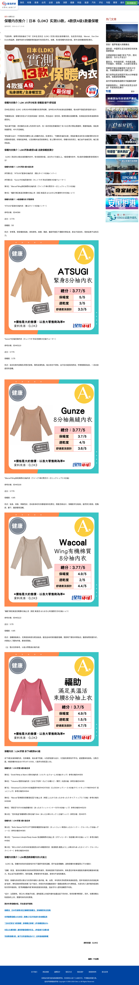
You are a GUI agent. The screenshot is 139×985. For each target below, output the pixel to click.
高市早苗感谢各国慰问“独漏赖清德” (121, 81)
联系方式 (69, 972)
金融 (58, 3)
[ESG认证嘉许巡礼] (122, 222)
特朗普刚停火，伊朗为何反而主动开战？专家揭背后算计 (121, 86)
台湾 (44, 3)
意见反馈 (105, 972)
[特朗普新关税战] (122, 157)
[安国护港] (122, 209)
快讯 (22, 3)
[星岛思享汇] (122, 105)
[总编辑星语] (122, 131)
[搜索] (138, 3)
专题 (108, 3)
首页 (5, 16)
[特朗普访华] (122, 144)
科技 (79, 3)
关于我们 (34, 972)
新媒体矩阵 (92, 972)
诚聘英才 (57, 972)
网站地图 (46, 972)
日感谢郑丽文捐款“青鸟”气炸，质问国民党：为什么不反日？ (121, 56)
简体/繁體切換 (131, 3)
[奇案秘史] (122, 196)
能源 (87, 3)
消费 (65, 3)
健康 (72, 3)
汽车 (94, 3)
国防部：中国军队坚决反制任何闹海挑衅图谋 (121, 50)
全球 (51, 3)
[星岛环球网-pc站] (9, 10)
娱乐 (122, 3)
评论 (101, 3)
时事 (29, 3)
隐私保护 (80, 972)
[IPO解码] (122, 183)
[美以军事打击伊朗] (122, 170)
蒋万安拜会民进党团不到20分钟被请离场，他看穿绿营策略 (121, 76)
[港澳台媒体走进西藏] (122, 118)
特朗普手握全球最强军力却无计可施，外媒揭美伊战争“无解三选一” (120, 69)
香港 (36, 3)
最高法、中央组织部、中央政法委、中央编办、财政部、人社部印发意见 (121, 63)
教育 (115, 3)
